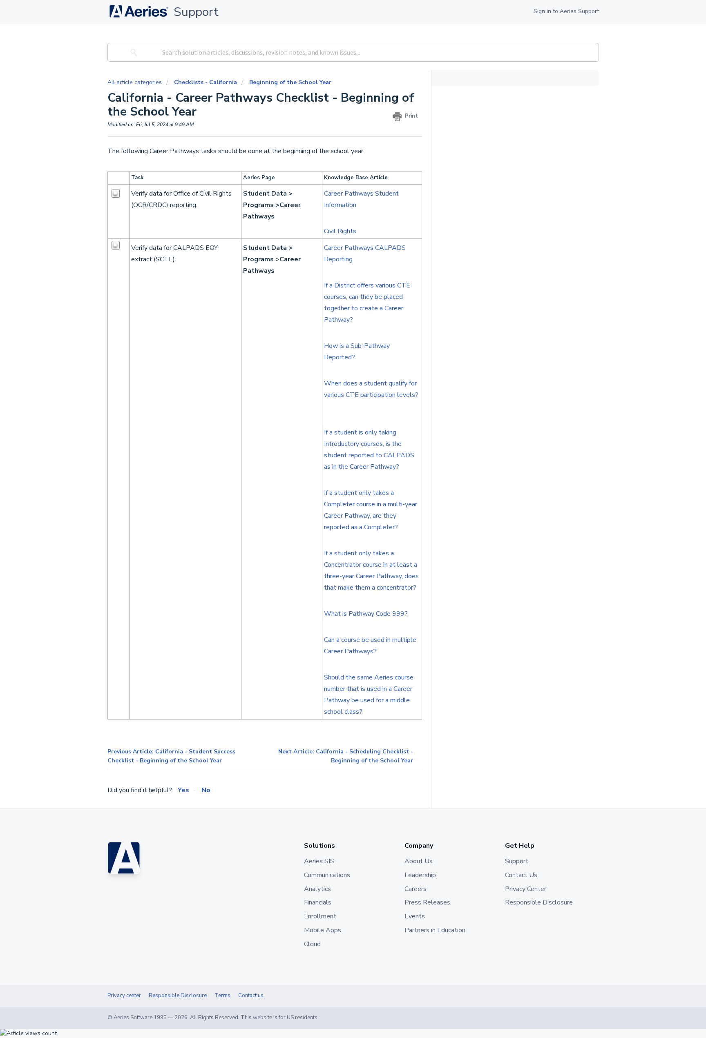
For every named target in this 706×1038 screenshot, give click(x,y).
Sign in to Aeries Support (566, 11)
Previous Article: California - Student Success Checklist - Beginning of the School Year (171, 756)
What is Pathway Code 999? (366, 613)
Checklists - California (205, 82)
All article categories (135, 82)
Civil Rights (340, 231)
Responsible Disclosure (178, 995)
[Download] (337, 423)
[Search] (132, 52)
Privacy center (124, 995)
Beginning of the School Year (290, 82)
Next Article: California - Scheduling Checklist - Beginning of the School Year (345, 756)
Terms (222, 995)
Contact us (251, 995)
